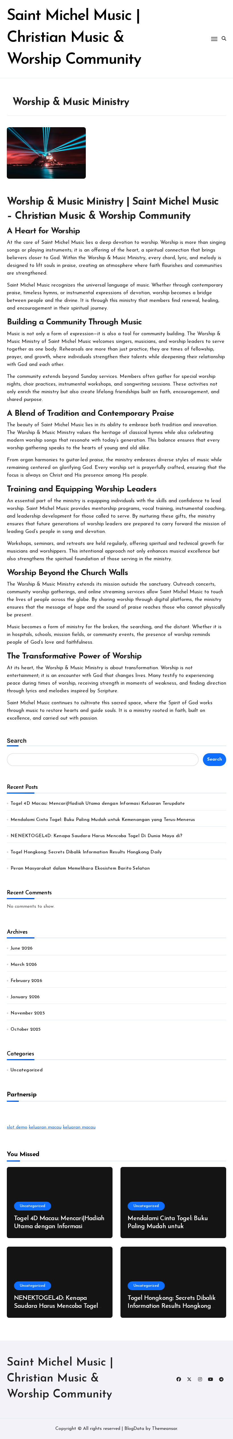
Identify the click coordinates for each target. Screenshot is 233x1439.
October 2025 (26, 1029)
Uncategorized (27, 1070)
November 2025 (28, 1013)
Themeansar (164, 1428)
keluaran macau (45, 1127)
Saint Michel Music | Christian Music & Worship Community (74, 38)
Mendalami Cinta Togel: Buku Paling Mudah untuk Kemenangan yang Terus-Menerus (103, 820)
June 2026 (21, 948)
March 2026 (24, 964)
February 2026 (26, 981)
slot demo (17, 1127)
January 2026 (25, 997)
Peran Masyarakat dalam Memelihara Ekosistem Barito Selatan (80, 868)
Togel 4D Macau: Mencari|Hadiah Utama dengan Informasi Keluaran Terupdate (98, 803)
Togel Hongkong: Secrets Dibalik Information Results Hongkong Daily (86, 852)
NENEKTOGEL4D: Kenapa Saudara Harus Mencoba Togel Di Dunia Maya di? (96, 836)
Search (16, 740)
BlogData (134, 1428)
